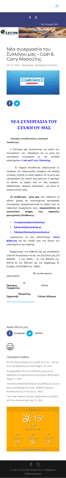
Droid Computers (32, 469)
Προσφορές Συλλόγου (46, 65)
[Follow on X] (36, 17)
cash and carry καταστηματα (20, 301)
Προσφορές (28, 65)
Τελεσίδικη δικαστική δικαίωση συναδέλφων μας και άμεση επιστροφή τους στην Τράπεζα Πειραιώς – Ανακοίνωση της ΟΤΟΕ (33, 387)
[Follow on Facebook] (29, 17)
